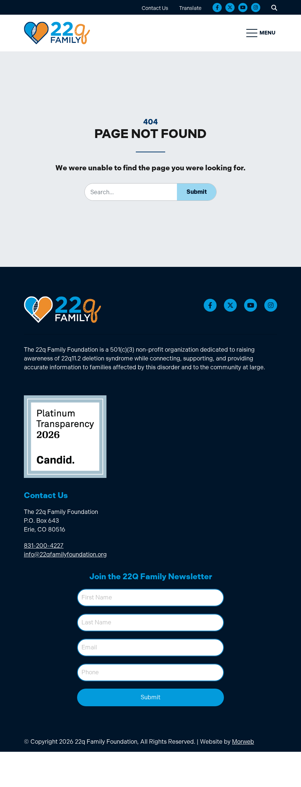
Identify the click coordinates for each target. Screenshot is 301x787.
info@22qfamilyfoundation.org (65, 554)
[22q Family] (62, 309)
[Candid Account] (65, 435)
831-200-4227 (44, 545)
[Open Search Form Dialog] (274, 7)
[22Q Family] (57, 33)
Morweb (243, 741)
